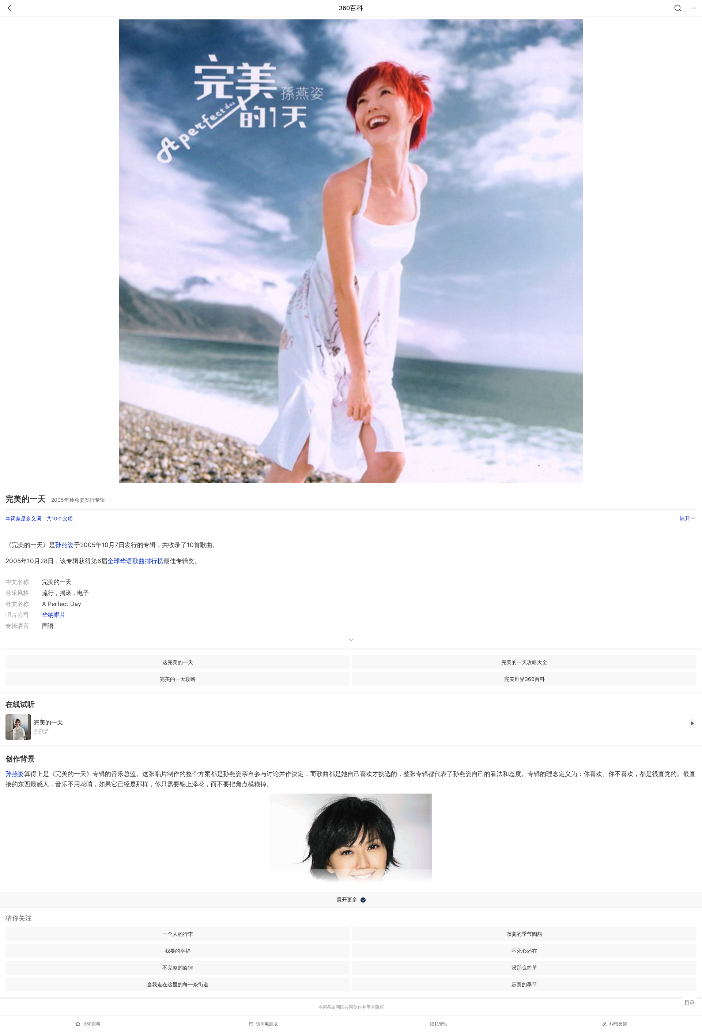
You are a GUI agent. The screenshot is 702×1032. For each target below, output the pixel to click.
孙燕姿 (64, 545)
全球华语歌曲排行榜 (135, 561)
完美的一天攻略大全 (524, 662)
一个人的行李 (177, 934)
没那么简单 (524, 967)
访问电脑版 (267, 1024)
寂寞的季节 (524, 984)
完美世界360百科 (524, 679)
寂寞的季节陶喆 (524, 934)
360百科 (351, 8)
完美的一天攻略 (178, 679)
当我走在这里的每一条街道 (177, 984)
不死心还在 (524, 951)
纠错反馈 (618, 1024)
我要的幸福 (177, 951)
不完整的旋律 (177, 967)
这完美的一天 (177, 662)
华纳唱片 (53, 614)
